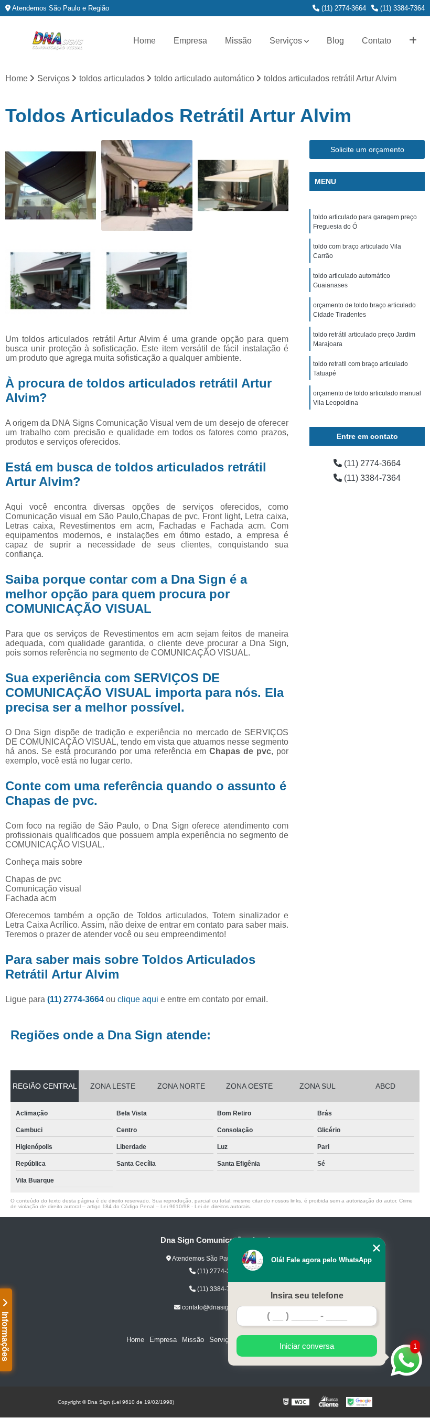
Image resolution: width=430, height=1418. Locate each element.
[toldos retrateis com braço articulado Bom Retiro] (146, 281)
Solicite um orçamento (367, 149)
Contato (376, 40)
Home (144, 40)
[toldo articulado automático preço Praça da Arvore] (50, 185)
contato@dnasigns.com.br (218, 1307)
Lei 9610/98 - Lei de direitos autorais (205, 1206)
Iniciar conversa (307, 1345)
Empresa (190, 40)
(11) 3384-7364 (401, 8)
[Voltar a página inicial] (57, 41)
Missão (238, 40)
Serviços (286, 40)
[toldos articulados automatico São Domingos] (50, 281)
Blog (335, 40)
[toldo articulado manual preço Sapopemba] (146, 185)
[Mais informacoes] (413, 40)
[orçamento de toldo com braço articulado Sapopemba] (243, 185)
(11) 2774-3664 (342, 8)
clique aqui (137, 999)
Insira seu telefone (307, 1295)
